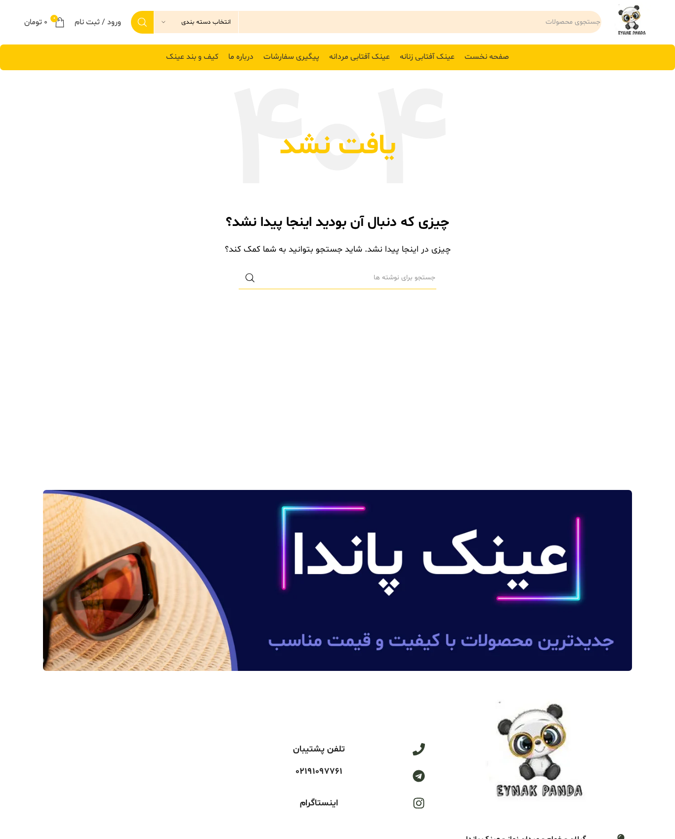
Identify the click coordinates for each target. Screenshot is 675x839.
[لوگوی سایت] (631, 22)
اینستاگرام (319, 803)
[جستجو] (142, 22)
